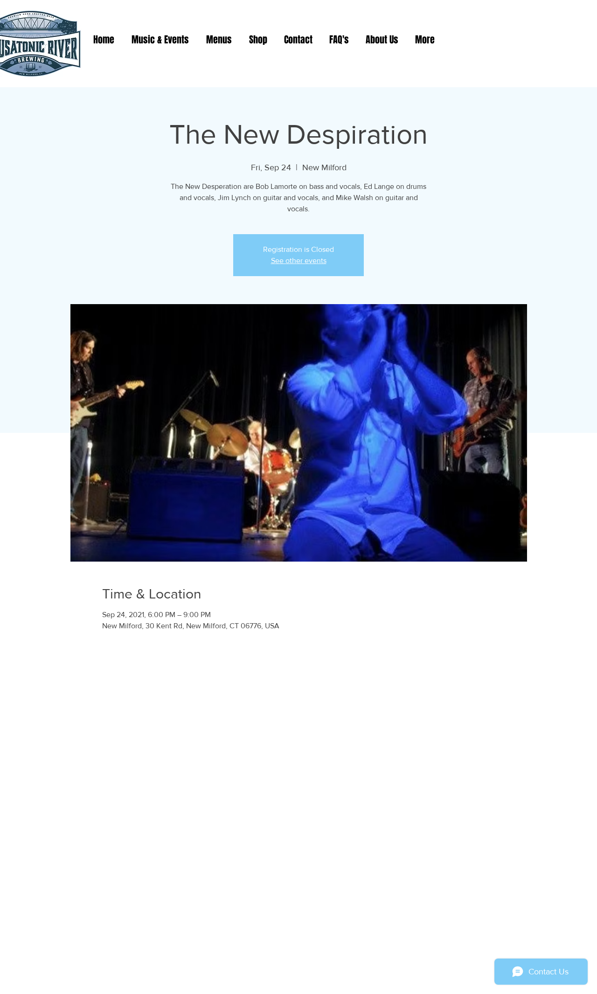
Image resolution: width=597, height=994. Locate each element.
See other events (298, 260)
